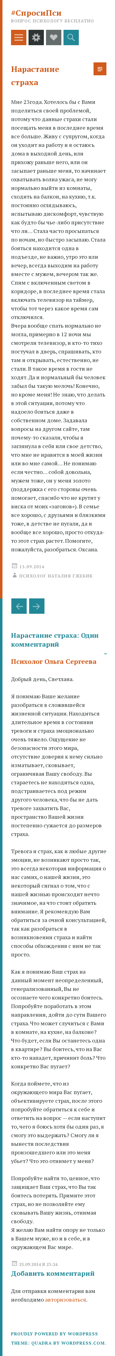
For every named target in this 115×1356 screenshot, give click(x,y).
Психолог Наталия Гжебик (56, 576)
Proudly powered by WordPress (54, 1334)
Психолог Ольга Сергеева (54, 661)
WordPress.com (83, 1343)
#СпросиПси (36, 12)
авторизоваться (65, 1299)
